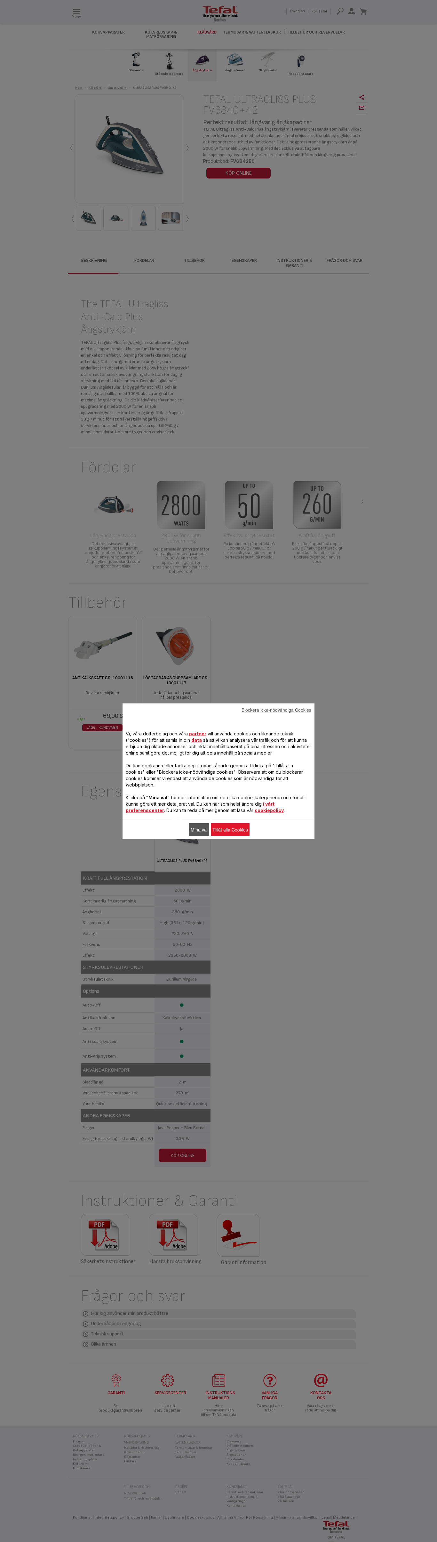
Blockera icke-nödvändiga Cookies (276, 709)
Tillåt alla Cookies (230, 829)
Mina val (199, 829)
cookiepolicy (269, 810)
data (196, 739)
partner (197, 733)
